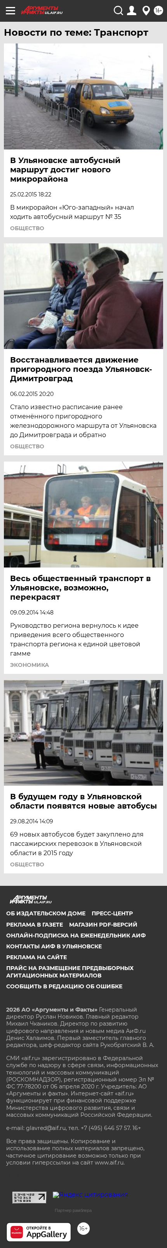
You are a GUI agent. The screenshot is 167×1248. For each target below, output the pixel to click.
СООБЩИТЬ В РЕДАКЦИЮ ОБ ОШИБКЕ (64, 986)
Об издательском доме (45, 913)
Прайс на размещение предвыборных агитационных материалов (70, 972)
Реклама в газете (34, 924)
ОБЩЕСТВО (27, 228)
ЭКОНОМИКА (29, 665)
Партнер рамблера (73, 1210)
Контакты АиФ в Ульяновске (54, 946)
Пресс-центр (112, 913)
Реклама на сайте (36, 957)
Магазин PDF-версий (103, 924)
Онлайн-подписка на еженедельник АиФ (76, 935)
